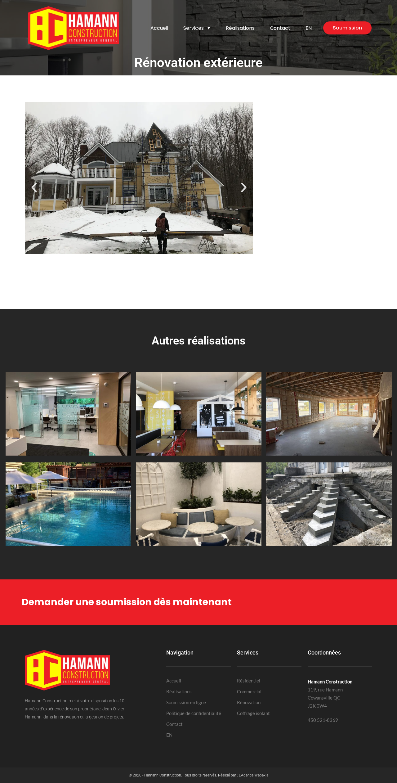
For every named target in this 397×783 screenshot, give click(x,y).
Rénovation (249, 702)
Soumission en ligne (186, 702)
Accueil (159, 28)
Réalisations (240, 28)
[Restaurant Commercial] (198, 454)
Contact (280, 28)
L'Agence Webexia (253, 775)
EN (309, 28)
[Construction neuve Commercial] (329, 454)
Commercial (249, 691)
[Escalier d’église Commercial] (329, 544)
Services (197, 28)
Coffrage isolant (253, 713)
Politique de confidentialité (193, 713)
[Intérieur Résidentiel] (198, 544)
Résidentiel (248, 680)
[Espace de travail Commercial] (68, 454)
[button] (34, 187)
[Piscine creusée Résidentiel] (68, 544)
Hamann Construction (162, 775)
